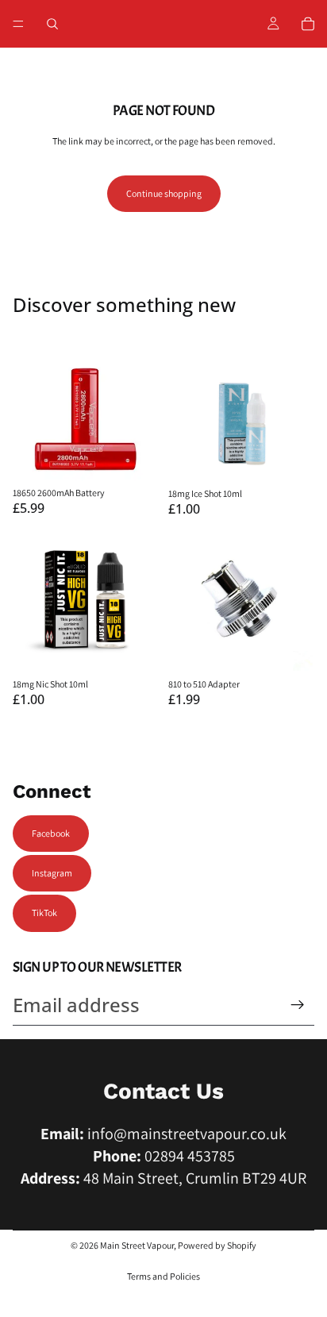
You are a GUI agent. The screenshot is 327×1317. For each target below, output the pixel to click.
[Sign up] (297, 1005)
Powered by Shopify (217, 1245)
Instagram (52, 873)
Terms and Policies (163, 1276)
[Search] (52, 23)
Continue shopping (164, 193)
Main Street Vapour (137, 1245)
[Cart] (307, 23)
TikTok (44, 912)
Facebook (51, 833)
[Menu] (18, 24)
